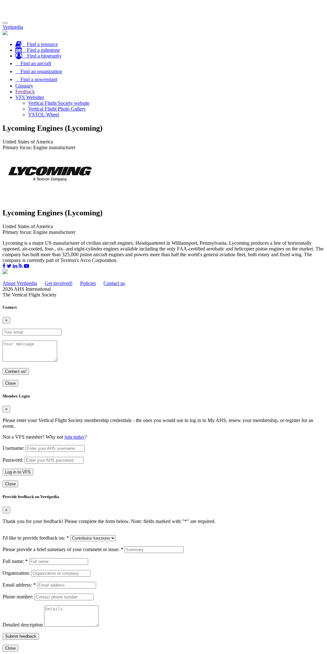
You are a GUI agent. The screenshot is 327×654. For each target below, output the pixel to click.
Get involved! (58, 283)
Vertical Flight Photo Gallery (57, 109)
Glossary (24, 85)
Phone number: (18, 596)
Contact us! (16, 371)
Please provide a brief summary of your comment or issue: (63, 549)
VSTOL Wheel (43, 114)
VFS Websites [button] (29, 97)
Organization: (16, 573)
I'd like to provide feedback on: (36, 538)
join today (75, 437)
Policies (88, 283)
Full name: (15, 561)
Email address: (19, 585)
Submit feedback (20, 636)
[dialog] (163, 440)
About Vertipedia (20, 283)
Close (10, 383)
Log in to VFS (18, 472)
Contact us (114, 283)
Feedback (25, 91)
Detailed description (23, 624)
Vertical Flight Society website (58, 103)
